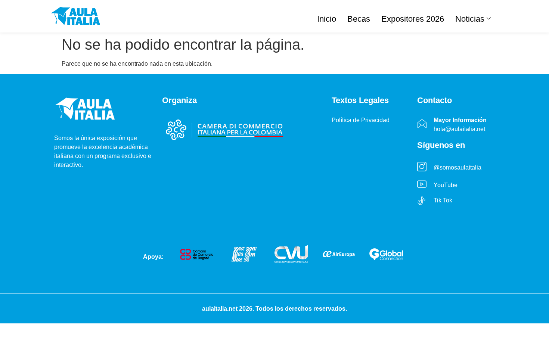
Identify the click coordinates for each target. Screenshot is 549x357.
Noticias (469, 19)
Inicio (326, 19)
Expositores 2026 (412, 19)
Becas (358, 19)
